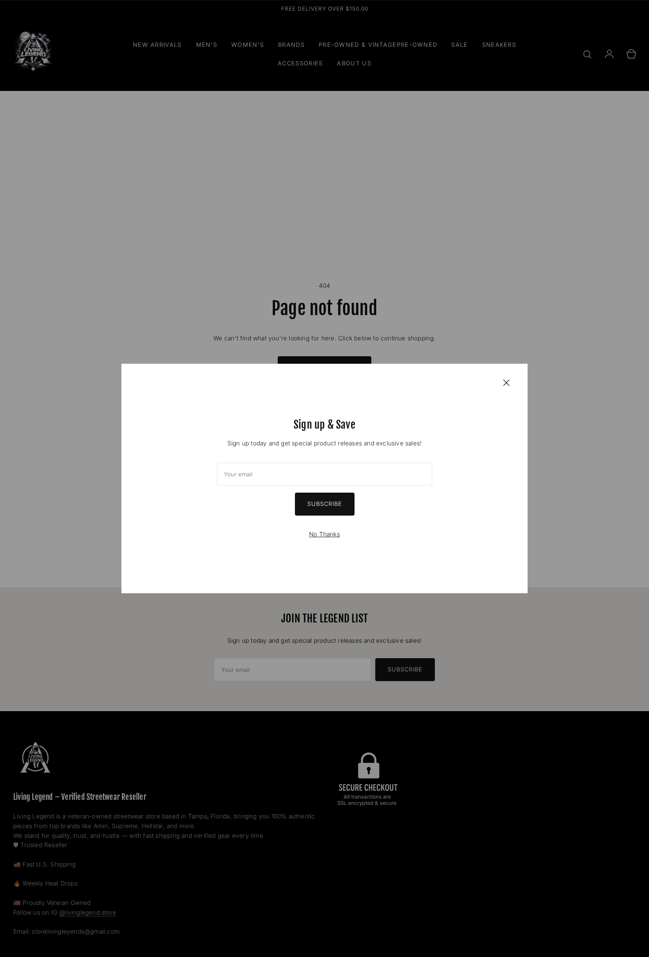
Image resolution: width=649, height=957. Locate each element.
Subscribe (324, 503)
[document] (324, 478)
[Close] (506, 382)
